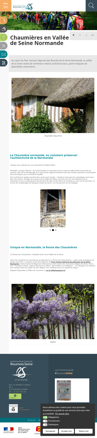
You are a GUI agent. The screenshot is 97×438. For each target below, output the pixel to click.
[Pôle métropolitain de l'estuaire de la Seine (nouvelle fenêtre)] (24, 430)
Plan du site (31, 420)
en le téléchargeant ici (55, 270)
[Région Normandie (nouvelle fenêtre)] (40, 430)
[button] (50, 230)
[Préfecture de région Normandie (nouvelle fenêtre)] (9, 430)
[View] (64, 390)
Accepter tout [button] (66, 431)
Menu (5, 4)
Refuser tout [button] (83, 431)
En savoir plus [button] (62, 414)
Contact (13, 398)
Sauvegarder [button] (50, 431)
